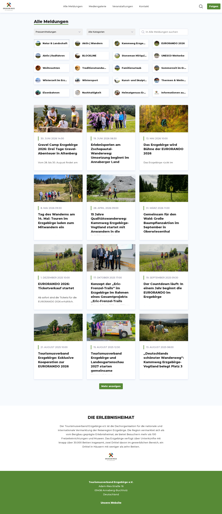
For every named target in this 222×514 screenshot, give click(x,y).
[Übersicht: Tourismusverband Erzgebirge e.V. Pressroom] (9, 6)
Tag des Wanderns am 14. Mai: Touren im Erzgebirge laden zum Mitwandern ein (56, 220)
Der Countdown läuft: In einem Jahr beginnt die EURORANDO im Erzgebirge (163, 290)
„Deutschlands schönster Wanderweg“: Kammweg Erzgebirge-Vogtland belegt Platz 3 (164, 360)
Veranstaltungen (122, 6)
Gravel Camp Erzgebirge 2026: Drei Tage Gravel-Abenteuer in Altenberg (58, 149)
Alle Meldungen (73, 6)
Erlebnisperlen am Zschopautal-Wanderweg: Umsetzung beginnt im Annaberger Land (110, 153)
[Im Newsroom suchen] (201, 6)
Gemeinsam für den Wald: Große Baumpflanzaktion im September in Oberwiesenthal (161, 222)
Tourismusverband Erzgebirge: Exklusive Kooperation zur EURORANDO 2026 (56, 360)
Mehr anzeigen (111, 386)
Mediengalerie (97, 6)
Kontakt (144, 6)
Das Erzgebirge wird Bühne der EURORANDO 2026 (163, 149)
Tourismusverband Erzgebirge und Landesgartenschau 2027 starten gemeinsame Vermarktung (107, 364)
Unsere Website (111, 502)
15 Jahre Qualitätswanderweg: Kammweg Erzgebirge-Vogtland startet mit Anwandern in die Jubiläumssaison (110, 225)
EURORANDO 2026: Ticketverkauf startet (56, 286)
